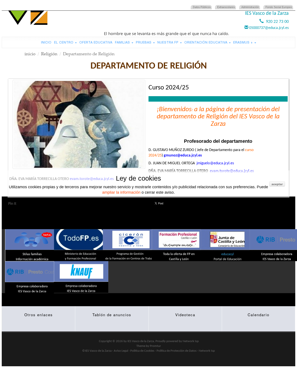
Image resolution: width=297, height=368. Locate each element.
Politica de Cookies (142, 351)
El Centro (64, 42)
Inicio (46, 42)
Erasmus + (243, 42)
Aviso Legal (121, 351)
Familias (123, 42)
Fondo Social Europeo (278, 7)
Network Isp (191, 341)
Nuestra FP (168, 42)
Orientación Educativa (206, 42)
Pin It (12, 204)
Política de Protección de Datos (177, 351)
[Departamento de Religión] (79, 124)
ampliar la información (121, 192)
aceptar (277, 184)
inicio (30, 54)
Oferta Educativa (95, 42)
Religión (49, 54)
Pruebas (144, 42)
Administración (250, 7)
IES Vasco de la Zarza (140, 341)
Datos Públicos (202, 7)
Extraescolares (226, 7)
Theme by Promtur (148, 346)
